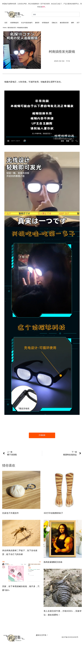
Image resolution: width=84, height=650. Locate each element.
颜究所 (37, 22)
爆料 (43, 7)
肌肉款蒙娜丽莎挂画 (53, 562)
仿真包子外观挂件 (10, 513)
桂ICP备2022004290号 (70, 637)
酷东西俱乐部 (64, 22)
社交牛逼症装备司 (26, 22)
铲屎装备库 (45, 22)
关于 (78, 22)
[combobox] (56, 14)
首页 (5, 22)
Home (4, 27)
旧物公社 (54, 22)
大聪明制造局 (14, 22)
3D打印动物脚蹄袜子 (53, 513)
